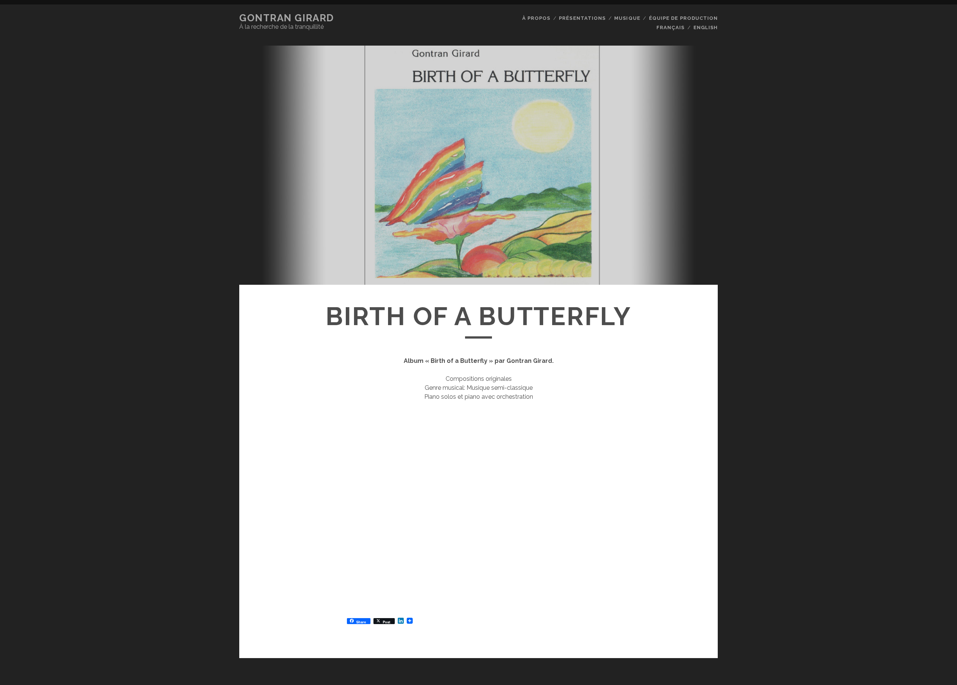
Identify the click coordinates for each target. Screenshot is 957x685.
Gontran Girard (286, 18)
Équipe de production (683, 18)
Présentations (582, 18)
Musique (627, 18)
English (705, 27)
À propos (536, 18)
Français (670, 27)
